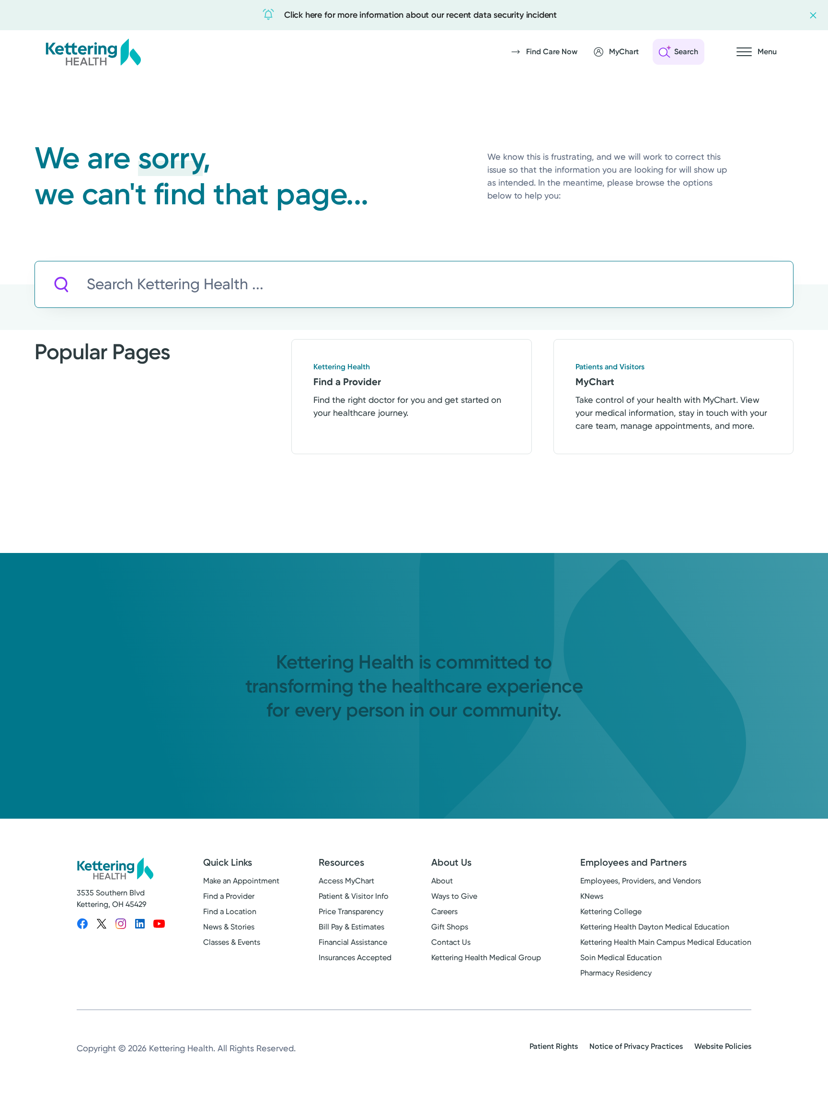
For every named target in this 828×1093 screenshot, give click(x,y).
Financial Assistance (353, 942)
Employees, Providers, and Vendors (640, 880)
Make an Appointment (241, 880)
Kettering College (611, 911)
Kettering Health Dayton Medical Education (654, 926)
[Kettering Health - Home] (93, 52)
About (442, 880)
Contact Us (451, 942)
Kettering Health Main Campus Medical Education (665, 942)
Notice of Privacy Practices (636, 1046)
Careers (444, 911)
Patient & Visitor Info (354, 896)
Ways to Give (454, 896)
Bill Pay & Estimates (351, 926)
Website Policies (722, 1046)
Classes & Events (231, 942)
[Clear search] (742, 284)
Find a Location (229, 911)
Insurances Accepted (355, 957)
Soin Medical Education (621, 957)
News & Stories (228, 926)
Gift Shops (449, 926)
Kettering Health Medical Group (486, 957)
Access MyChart (346, 880)
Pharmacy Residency (616, 972)
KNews (591, 896)
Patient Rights (553, 1046)
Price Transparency (351, 911)
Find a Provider (228, 896)
